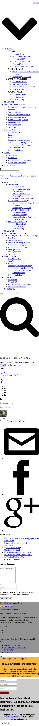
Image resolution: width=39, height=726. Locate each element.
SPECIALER (12, 184)
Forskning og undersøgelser (19, 140)
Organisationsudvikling (21, 56)
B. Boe (4, 373)
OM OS (7, 152)
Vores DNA (12, 158)
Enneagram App (14, 125)
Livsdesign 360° (18, 59)
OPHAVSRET (9, 650)
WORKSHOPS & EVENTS (17, 201)
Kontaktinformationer (17, 163)
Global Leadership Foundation (20, 160)
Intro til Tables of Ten (21, 61)
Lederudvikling (18, 54)
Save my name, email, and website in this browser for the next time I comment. (17, 593)
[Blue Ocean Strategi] (12, 548)
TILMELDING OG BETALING (15, 647)
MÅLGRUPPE (9, 102)
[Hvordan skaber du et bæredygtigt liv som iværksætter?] (21, 541)
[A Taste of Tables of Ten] (14, 557)
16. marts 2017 (12, 375)
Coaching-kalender (19, 82)
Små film (11, 135)
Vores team (12, 155)
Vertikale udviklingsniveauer (19, 115)
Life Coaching (17, 97)
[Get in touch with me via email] (21, 459)
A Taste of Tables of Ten (14, 559)
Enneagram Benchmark (21, 145)
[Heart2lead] (19, 178)
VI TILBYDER (9, 49)
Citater (11, 137)
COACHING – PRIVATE (16, 221)
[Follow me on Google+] (21, 530)
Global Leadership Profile (18, 120)
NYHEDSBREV (9, 165)
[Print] (1, 399)
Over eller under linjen (17, 117)
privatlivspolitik (11, 717)
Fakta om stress (18, 147)
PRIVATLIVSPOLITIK (12, 645)
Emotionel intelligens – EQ (22, 142)
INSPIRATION (9, 130)
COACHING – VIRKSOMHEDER (20, 210)
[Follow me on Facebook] (21, 494)
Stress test (12, 127)
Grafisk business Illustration (23, 66)
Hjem (2, 362)
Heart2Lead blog (14, 132)
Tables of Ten (17, 64)
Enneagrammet (14, 122)
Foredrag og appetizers (21, 77)
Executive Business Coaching (23, 87)
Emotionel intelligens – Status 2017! (18, 555)
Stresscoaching (18, 89)
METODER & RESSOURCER (14, 104)
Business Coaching (19, 84)
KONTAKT (8, 652)
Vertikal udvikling (15, 112)
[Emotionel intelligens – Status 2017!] (18, 552)
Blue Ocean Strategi (12, 550)
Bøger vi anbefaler (15, 150)
